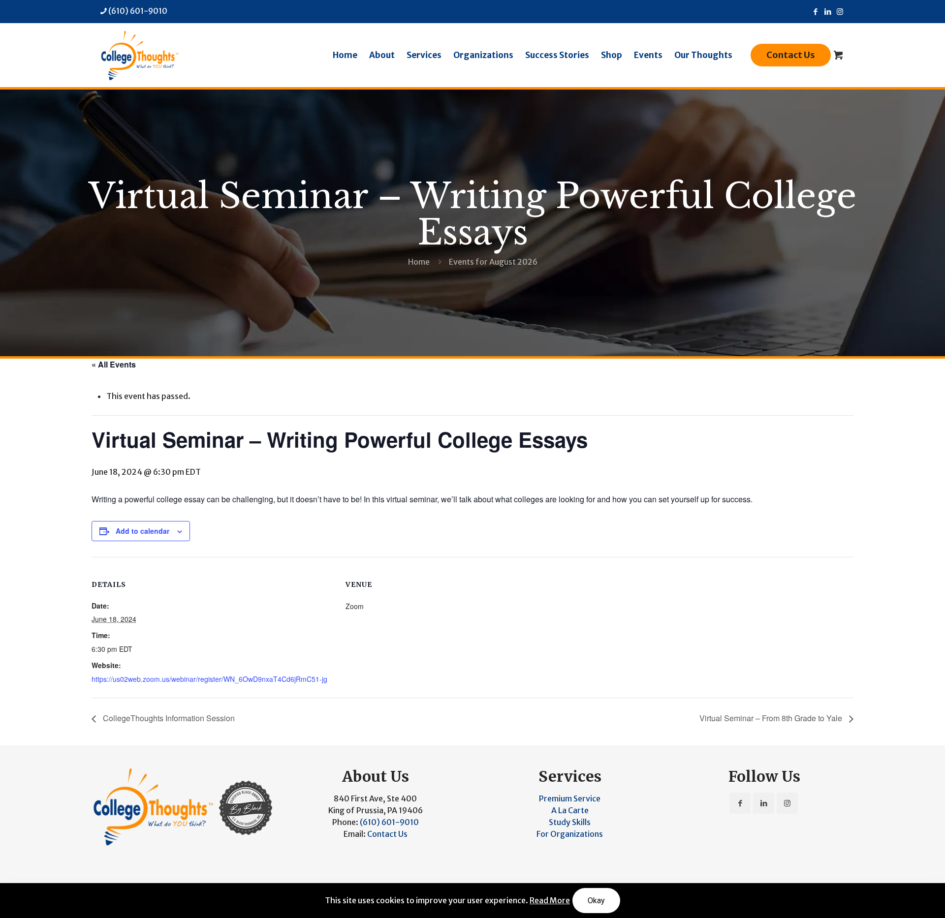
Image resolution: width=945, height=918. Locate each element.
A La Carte (570, 810)
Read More (550, 900)
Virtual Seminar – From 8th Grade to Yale (771, 718)
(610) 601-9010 (137, 11)
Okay (596, 900)
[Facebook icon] (815, 11)
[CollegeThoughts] (139, 55)
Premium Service (569, 798)
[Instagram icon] (840, 11)
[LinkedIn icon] (827, 11)
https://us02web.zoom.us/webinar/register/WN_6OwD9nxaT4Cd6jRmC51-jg (209, 679)
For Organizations (569, 834)
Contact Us (790, 55)
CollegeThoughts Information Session (168, 718)
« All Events (114, 364)
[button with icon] (740, 803)
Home (419, 262)
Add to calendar (142, 531)
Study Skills (570, 822)
